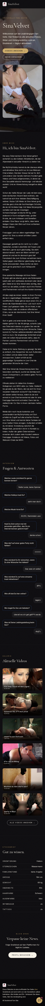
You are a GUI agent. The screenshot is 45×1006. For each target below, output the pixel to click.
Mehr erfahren (13, 57)
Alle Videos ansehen (22, 823)
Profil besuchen (22, 955)
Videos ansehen (15, 51)
